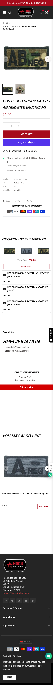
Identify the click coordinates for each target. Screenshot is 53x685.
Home (5, 23)
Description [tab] (9, 332)
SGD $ (26, 641)
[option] (26, 58)
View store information (16, 170)
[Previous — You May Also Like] (5, 468)
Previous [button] (5, 59)
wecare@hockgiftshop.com (16, 593)
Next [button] (48, 59)
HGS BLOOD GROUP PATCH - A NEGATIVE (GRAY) (26, 493)
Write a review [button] (27, 387)
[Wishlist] (40, 12)
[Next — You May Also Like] (47, 468)
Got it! (9, 677)
